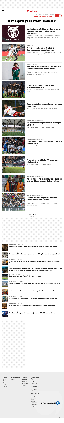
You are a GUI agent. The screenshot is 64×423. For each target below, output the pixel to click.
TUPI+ (32, 381)
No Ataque (34, 404)
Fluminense (25, 383)
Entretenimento (15, 377)
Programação (34, 383)
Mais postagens (32, 214)
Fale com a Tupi (34, 390)
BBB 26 (13, 379)
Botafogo (24, 379)
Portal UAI (33, 406)
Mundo (4, 384)
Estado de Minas (33, 398)
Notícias (5, 377)
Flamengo (24, 381)
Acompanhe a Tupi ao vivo (35, 378)
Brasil (4, 382)
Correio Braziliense (34, 401)
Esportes (24, 377)
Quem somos (35, 393)
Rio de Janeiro (5, 380)
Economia (5, 386)
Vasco (24, 385)
